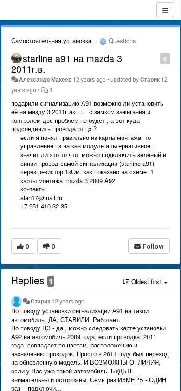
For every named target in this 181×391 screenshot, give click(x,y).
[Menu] (165, 10)
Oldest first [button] (146, 281)
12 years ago (68, 301)
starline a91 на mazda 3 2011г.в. (66, 63)
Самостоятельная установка (51, 40)
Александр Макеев (45, 79)
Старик (150, 79)
